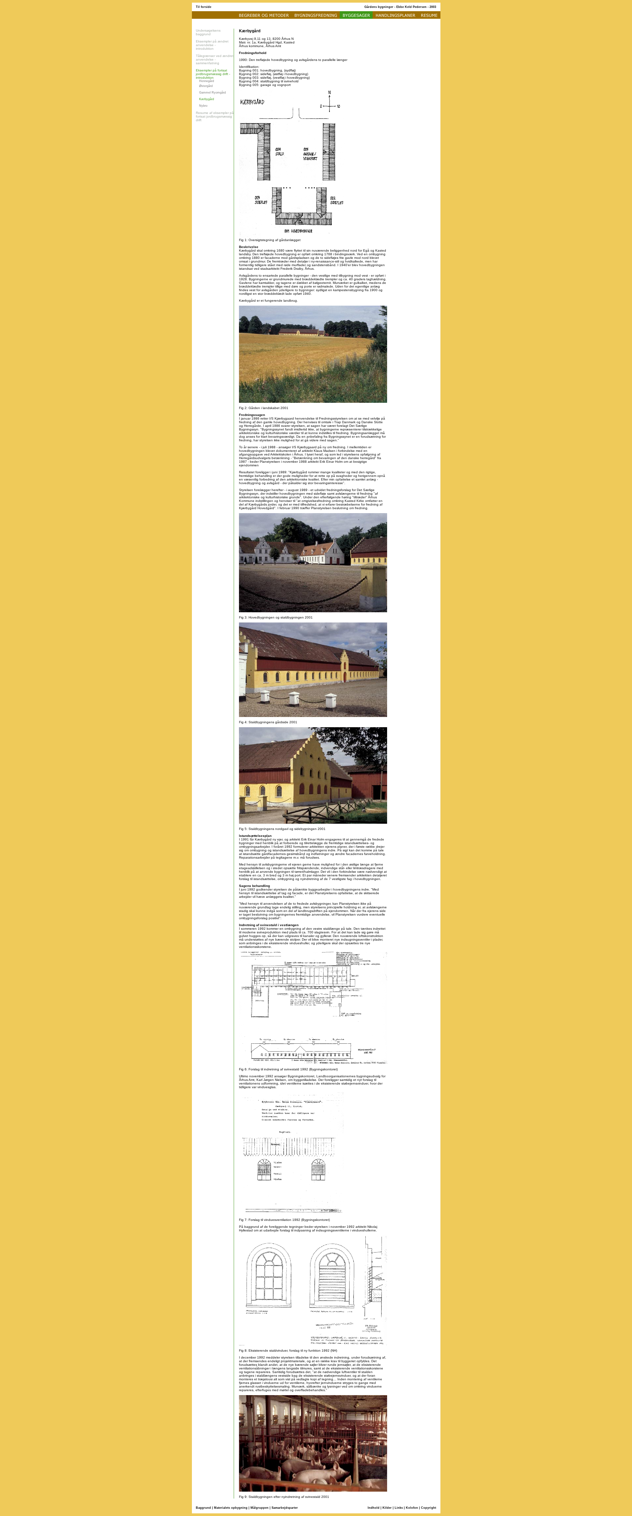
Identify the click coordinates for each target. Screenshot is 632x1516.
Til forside (203, 7)
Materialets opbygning (231, 1507)
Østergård (206, 86)
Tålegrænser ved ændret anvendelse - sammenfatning (214, 59)
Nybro (203, 105)
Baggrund (203, 1507)
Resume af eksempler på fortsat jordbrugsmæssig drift (215, 116)
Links (399, 1507)
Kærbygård (206, 99)
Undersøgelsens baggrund (208, 32)
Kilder (387, 1507)
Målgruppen (259, 1507)
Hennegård (206, 81)
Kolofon (412, 1507)
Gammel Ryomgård (212, 92)
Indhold (374, 1507)
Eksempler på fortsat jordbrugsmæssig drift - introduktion (213, 74)
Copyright (428, 1507)
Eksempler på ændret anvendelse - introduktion (212, 45)
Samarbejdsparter (285, 1507)
